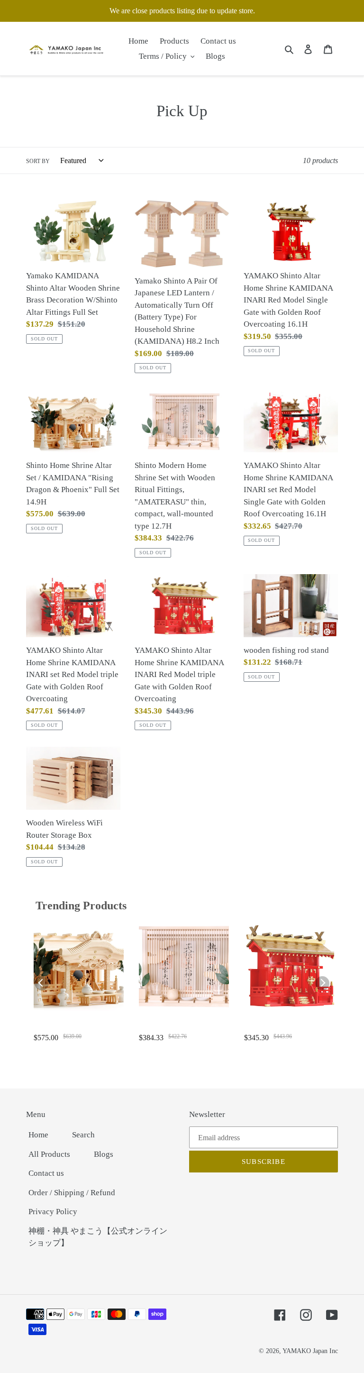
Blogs (103, 1154)
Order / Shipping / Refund (71, 1192)
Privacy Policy (52, 1211)
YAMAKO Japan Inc (310, 1351)
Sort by (38, 161)
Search (83, 1134)
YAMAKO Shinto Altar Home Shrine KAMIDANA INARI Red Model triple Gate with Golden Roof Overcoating (287, 1026)
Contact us (46, 1173)
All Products (49, 1154)
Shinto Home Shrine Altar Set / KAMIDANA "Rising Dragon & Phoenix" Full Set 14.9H (78, 1026)
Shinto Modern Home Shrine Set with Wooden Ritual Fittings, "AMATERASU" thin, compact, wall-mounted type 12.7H (183, 1026)
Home (38, 1134)
